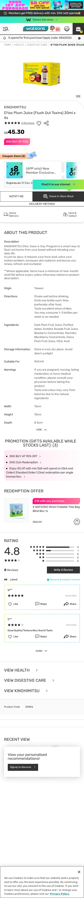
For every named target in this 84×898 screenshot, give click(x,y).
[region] (42, 882)
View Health (17, 670)
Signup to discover (20, 767)
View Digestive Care (25, 680)
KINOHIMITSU (15, 107)
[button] (78, 28)
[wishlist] (39, 123)
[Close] (79, 871)
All (5, 579)
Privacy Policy (59, 893)
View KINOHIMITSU (22, 691)
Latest (14, 579)
